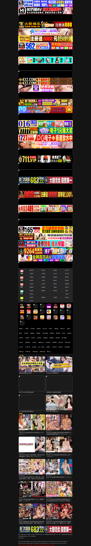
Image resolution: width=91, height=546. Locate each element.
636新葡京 (48, 342)
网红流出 (55, 280)
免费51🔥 (61, 342)
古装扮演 (31, 283)
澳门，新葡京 (41, 347)
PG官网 (27, 328)
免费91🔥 (21, 351)
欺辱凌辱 (31, 280)
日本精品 (43, 273)
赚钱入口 (49, 351)
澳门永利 (45, 328)
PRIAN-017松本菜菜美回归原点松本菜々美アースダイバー (58, 455)
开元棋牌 (32, 328)
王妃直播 (27, 337)
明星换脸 (43, 287)
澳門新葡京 (27, 342)
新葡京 (20, 333)
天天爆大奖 (27, 347)
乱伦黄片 (33, 337)
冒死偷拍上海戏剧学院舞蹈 (53, 392)
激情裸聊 (54, 342)
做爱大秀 (54, 347)
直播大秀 (61, 347)
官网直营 (39, 328)
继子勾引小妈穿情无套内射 (26, 392)
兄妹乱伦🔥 (35, 351)
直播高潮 (52, 333)
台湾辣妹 (31, 277)
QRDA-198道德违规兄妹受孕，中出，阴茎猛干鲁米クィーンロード (32, 500)
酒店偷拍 (69, 333)
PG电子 (50, 328)
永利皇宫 (34, 342)
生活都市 (31, 297)
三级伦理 (31, 273)
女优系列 (43, 283)
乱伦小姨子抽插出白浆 (52, 411)
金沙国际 (34, 347)
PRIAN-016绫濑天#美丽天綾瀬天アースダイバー (59, 477)
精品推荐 (31, 270)
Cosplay (55, 273)
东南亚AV (67, 277)
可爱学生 (55, 283)
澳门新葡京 (64, 337)
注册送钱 (56, 328)
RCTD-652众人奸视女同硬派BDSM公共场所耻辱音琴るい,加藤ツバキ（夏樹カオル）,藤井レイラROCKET (58, 523)
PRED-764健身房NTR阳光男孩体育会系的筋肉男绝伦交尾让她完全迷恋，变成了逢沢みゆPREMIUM (31, 523)
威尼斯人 (21, 328)
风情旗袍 (31, 287)
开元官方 (21, 347)
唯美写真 (55, 290)
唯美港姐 (55, 277)
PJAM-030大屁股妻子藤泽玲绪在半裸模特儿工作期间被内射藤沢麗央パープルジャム (58, 433)
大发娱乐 (21, 342)
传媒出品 (31, 294)
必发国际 (58, 337)
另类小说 (31, 300)
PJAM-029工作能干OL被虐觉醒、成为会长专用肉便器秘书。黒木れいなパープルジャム (32, 455)
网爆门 (67, 290)
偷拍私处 (39, 337)
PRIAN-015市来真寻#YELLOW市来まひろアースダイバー (31, 433)
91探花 (43, 280)
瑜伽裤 (55, 287)
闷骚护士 (67, 287)
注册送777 (62, 328)
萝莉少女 (67, 270)
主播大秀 (21, 337)
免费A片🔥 (28, 351)
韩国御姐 (43, 277)
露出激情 (43, 290)
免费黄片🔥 (42, 351)
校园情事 (43, 297)
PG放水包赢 (45, 333)
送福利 (68, 328)
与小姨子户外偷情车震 (52, 373)
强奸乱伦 (43, 270)
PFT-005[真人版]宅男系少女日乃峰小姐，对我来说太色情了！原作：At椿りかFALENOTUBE (31, 477)
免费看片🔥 (41, 342)
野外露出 (67, 280)
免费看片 (48, 347)
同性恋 (67, 294)
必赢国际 (32, 333)
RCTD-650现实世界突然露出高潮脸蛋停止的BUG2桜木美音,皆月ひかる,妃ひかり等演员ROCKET (58, 501)
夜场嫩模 (51, 337)
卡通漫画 (31, 290)
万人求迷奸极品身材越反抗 (26, 411)
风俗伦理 (67, 297)
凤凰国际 (38, 333)
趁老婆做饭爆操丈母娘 (25, 373)
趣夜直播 (45, 337)
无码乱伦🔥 (67, 342)
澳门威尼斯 (67, 347)
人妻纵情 (55, 297)
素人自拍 (67, 273)
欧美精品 (55, 270)
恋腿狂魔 (67, 283)
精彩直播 (58, 333)
